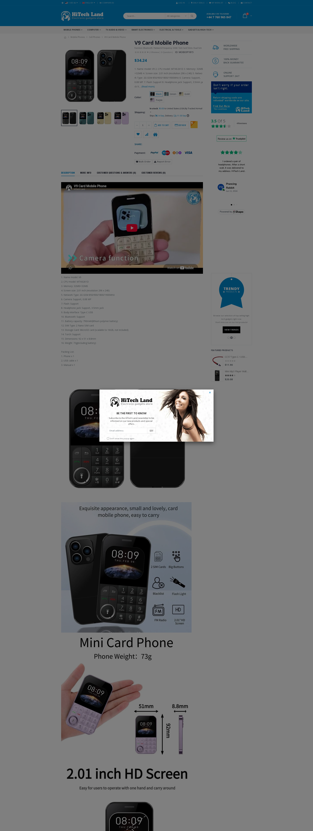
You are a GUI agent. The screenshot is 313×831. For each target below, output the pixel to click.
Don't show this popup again (122, 438)
